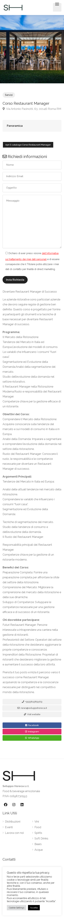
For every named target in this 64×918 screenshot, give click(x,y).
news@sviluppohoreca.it (33, 708)
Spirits (38, 832)
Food (37, 827)
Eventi (9, 827)
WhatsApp (33, 738)
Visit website (33, 714)
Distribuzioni (12, 821)
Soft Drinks (41, 838)
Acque (38, 849)
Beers (38, 844)
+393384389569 (33, 701)
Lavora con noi (14, 832)
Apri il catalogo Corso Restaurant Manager (28, 144)
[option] (32, 49)
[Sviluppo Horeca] (13, 7)
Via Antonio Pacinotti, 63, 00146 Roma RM (33, 109)
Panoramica (15, 125)
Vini (36, 821)
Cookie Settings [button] (16, 907)
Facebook (33, 725)
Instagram (33, 731)
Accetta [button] (34, 907)
